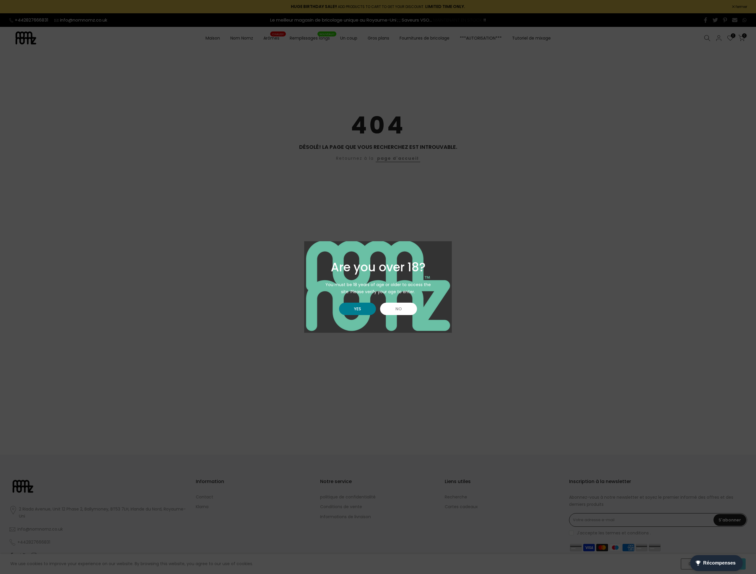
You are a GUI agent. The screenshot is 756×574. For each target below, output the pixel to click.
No (398, 309)
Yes (357, 309)
